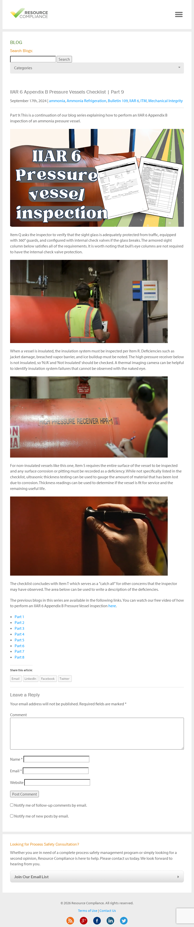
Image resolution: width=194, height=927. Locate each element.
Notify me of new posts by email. (41, 816)
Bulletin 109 (118, 100)
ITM (143, 100)
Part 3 (19, 628)
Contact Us (108, 910)
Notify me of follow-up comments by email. (50, 805)
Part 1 (19, 616)
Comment (18, 714)
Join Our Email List (31, 876)
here (112, 605)
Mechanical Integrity (165, 100)
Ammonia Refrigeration (86, 100)
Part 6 (19, 645)
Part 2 (19, 622)
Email (16, 770)
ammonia (57, 100)
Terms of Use (87, 910)
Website (16, 782)
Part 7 (19, 651)
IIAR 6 (134, 100)
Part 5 (19, 639)
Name (16, 759)
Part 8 (19, 657)
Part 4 (19, 634)
